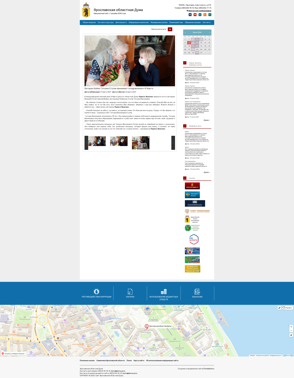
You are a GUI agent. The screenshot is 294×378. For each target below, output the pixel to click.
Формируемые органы (159, 22)
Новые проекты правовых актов (195, 64)
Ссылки (192, 178)
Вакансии (197, 297)
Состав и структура (105, 22)
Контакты (207, 22)
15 (193, 46)
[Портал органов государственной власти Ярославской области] (197, 185)
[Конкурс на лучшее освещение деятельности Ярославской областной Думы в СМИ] (197, 268)
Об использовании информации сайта (162, 361)
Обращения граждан (193, 22)
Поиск (129, 361)
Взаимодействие (176, 22)
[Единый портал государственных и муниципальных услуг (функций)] (197, 239)
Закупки (130, 297)
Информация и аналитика (139, 22)
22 (193, 49)
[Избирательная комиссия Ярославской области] (197, 228)
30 (197, 52)
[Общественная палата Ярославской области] (197, 219)
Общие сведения (89, 22)
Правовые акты (195, 126)
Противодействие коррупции (96, 297)
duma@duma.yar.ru (118, 371)
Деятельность (121, 22)
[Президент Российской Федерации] (197, 194)
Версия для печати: (159, 29)
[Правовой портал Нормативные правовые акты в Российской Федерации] (197, 259)
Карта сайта (139, 361)
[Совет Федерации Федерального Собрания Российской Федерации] (197, 211)
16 (197, 46)
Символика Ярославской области (110, 361)
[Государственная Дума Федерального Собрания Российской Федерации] (197, 203)
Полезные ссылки (87, 361)
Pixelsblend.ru (209, 369)
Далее (206, 120)
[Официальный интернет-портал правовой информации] (197, 251)
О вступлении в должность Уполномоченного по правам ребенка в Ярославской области (196, 164)
